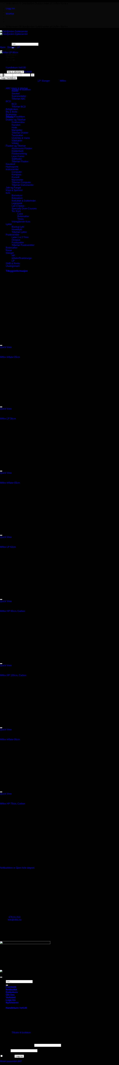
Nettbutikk (11, 989)
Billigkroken (12, 109)
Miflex (63, 81)
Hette (14, 127)
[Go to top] (1, 977)
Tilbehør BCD (19, 106)
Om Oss (10, 995)
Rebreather (23, 216)
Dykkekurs (12, 55)
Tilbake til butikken (21, 89)
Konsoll (15, 177)
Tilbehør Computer (21, 182)
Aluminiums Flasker (22, 148)
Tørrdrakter (17, 135)
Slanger (11, 47)
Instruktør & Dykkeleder (24, 200)
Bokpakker (17, 198)
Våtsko (15, 143)
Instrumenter (12, 169)
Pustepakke (18, 242)
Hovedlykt (17, 229)
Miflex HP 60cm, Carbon (12, 611)
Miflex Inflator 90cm (10, 739)
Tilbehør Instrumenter (23, 185)
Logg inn (19, 1056)
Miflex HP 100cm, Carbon (13, 675)
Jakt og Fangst (13, 187)
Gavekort (10, 164)
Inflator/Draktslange (22, 258)
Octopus (16, 240)
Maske (15, 91)
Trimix (20, 219)
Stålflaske (17, 159)
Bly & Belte (11, 112)
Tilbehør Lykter (19, 232)
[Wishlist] (1, 50)
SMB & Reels (13, 263)
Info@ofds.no (14, 920)
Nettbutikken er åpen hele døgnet (17, 868)
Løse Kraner (18, 156)
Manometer (17, 180)
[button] (10, 8)
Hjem (3, 47)
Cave (20, 214)
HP (13, 255)
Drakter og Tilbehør (16, 119)
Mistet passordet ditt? (11, 1061)
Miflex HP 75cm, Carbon (12, 803)
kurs (8, 193)
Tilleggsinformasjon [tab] (17, 271)
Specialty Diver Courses (24, 208)
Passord (5, 1050)
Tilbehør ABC (19, 99)
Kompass (16, 174)
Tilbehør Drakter (20, 133)
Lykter (9, 224)
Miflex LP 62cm (8, 547)
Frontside (11, 987)
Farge (3, 72)
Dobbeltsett (17, 151)
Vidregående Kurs (21, 221)
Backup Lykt (18, 227)
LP (18, 47)
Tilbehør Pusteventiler (23, 245)
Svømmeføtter (19, 96)
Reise (9, 250)
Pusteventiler (12, 234)
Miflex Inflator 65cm (10, 357)
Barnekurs (17, 195)
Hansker (16, 125)
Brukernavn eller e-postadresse (17, 1045)
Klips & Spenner (14, 190)
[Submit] (7, 985)
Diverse (10, 117)
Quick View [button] (6, 347)
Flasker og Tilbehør (16, 146)
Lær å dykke (18, 206)
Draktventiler (18, 122)
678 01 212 (14, 917)
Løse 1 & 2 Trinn (20, 237)
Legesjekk (17, 203)
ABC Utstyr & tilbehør (17, 88)
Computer (17, 172)
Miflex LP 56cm (8, 418)
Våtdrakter (17, 140)
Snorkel (16, 93)
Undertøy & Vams (21, 138)
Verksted (11, 997)
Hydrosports (12, 166)
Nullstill (28, 72)
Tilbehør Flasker (20, 161)
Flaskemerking (19, 153)
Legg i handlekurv (8, 78)
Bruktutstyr (11, 114)
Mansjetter (17, 130)
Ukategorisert (13, 266)
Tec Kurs (16, 211)
